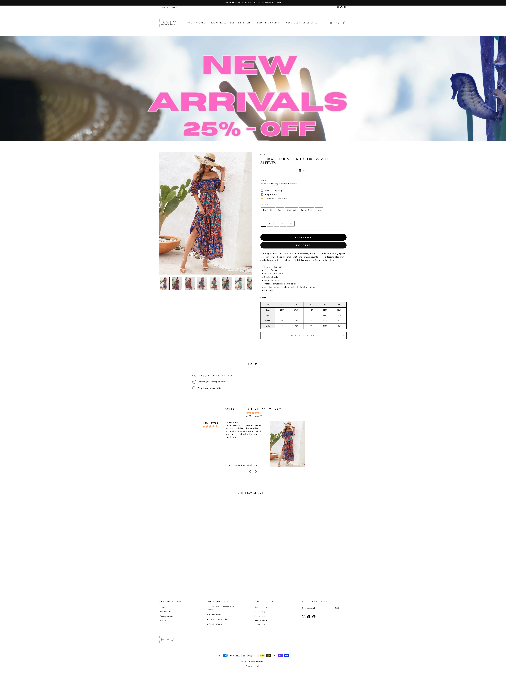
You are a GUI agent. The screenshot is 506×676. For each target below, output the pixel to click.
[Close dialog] (301, 304)
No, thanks (253, 351)
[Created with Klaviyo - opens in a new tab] (253, 373)
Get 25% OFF (253, 342)
